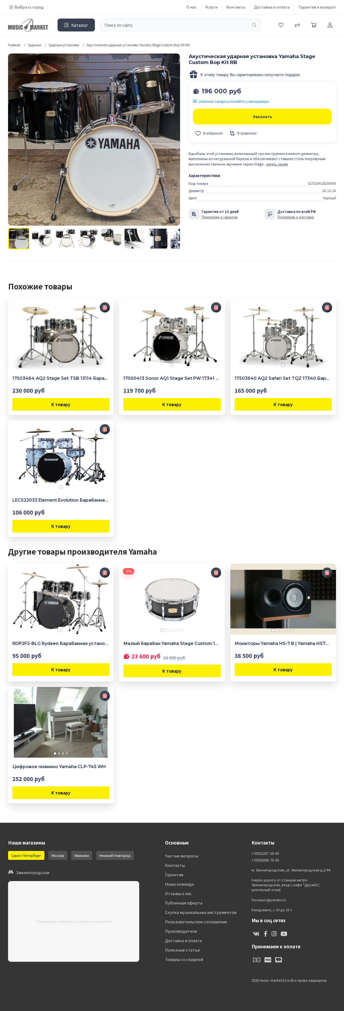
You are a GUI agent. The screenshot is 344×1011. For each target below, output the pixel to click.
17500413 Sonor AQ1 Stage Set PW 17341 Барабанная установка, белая (171, 378)
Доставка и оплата (272, 7)
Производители (181, 931)
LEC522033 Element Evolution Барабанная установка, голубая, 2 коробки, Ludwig (60, 500)
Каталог (79, 25)
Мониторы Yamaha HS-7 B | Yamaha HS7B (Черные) (283, 643)
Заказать (262, 116)
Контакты (235, 7)
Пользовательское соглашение (196, 921)
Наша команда (179, 884)
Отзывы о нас (178, 893)
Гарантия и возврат (317, 7)
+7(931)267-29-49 (265, 853)
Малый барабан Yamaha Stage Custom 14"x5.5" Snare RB (171, 643)
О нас (191, 7)
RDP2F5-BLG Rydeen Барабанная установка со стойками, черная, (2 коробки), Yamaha (60, 643)
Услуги (211, 7)
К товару (60, 404)
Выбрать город (29, 7)
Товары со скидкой (184, 959)
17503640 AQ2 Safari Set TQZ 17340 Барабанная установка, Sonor (283, 378)
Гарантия (174, 874)
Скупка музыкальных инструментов (200, 912)
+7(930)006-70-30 (265, 860)
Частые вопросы (181, 856)
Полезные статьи (182, 950)
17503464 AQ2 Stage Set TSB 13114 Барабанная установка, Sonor (60, 378)
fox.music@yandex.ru (269, 900)
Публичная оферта (183, 903)
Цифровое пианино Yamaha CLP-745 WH (59, 766)
